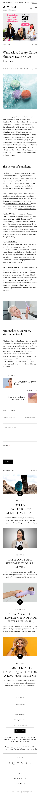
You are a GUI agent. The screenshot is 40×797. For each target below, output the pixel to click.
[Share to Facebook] (32, 68)
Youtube (18, 763)
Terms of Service (26, 749)
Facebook (9, 763)
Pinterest (26, 763)
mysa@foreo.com (20, 704)
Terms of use (20, 783)
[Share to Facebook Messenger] (36, 68)
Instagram (13, 763)
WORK (34, 3)
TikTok (30, 763)
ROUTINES (6, 44)
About (20, 774)
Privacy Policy (13, 749)
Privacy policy (20, 778)
